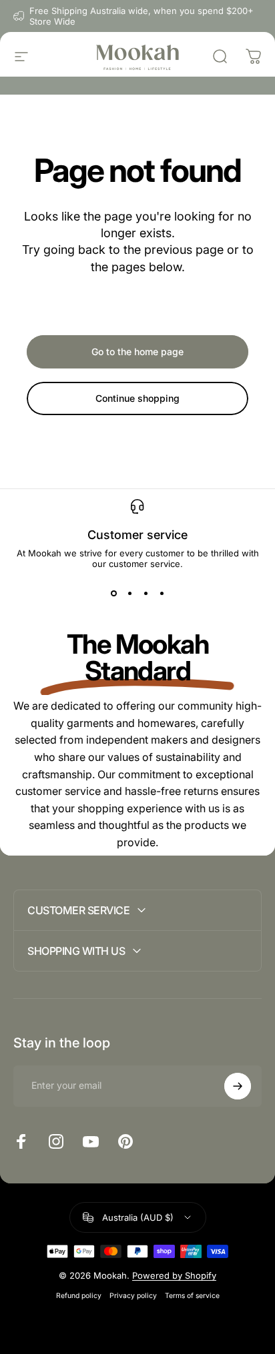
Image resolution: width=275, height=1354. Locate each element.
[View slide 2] (129, 593)
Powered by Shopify (174, 1275)
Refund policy (78, 1295)
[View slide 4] (162, 593)
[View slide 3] (146, 593)
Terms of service (192, 1295)
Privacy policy (133, 1295)
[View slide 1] (113, 593)
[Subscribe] (237, 1086)
